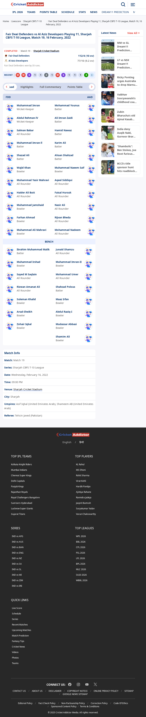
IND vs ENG (18, 552)
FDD (8, 97)
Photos (15, 657)
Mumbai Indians (19, 469)
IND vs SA (17, 563)
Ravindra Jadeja (83, 497)
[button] (92, 75)
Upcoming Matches (21, 630)
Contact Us (19, 690)
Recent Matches (20, 624)
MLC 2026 (81, 569)
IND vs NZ (17, 558)
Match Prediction (20, 635)
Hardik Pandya (83, 486)
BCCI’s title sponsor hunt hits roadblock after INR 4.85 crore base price (127, 167)
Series (15, 619)
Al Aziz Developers (18, 60)
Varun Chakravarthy (86, 514)
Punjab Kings (17, 486)
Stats (82, 12)
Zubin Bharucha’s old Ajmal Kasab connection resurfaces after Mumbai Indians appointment (127, 115)
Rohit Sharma (82, 475)
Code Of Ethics (121, 703)
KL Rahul (80, 464)
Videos (15, 652)
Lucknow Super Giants (22, 508)
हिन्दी (81, 442)
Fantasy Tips (18, 641)
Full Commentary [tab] (50, 87)
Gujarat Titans (18, 514)
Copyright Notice (77, 690)
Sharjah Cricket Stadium (46, 50)
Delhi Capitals (18, 480)
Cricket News (18, 646)
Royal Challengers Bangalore (25, 497)
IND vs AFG (17, 536)
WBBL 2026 (81, 580)
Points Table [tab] (74, 87)
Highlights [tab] (26, 87)
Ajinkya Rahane (83, 491)
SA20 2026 (81, 574)
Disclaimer (55, 690)
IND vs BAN (18, 547)
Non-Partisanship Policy (73, 703)
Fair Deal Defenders (19, 55)
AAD (90, 97)
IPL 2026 (17, 12)
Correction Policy (99, 703)
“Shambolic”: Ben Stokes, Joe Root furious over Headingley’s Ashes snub (126, 150)
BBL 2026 (80, 541)
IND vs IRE (17, 585)
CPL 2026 (80, 547)
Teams (31, 12)
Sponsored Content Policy (63, 706)
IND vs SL (16, 569)
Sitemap (129, 690)
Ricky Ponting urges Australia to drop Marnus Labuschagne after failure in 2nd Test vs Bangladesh (126, 81)
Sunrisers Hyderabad (21, 502)
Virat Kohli (81, 480)
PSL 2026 (80, 552)
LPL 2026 (80, 558)
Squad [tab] (10, 87)
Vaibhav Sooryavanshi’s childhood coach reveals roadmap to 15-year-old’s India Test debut (127, 98)
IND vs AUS (17, 541)
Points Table (48, 12)
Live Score (17, 608)
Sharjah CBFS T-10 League (28, 367)
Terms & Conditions (89, 706)
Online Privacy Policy (106, 690)
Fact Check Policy (46, 703)
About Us (37, 690)
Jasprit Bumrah (83, 502)
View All (132, 33)
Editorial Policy (25, 703)
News (93, 12)
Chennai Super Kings (21, 475)
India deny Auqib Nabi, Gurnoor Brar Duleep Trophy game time (126, 132)
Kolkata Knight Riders (21, 464)
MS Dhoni (81, 469)
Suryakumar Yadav (85, 508)
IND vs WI (17, 574)
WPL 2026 (81, 536)
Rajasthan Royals (19, 491)
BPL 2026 (80, 563)
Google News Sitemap (75, 694)
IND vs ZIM (17, 580)
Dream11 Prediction (115, 12)
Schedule (67, 12)
